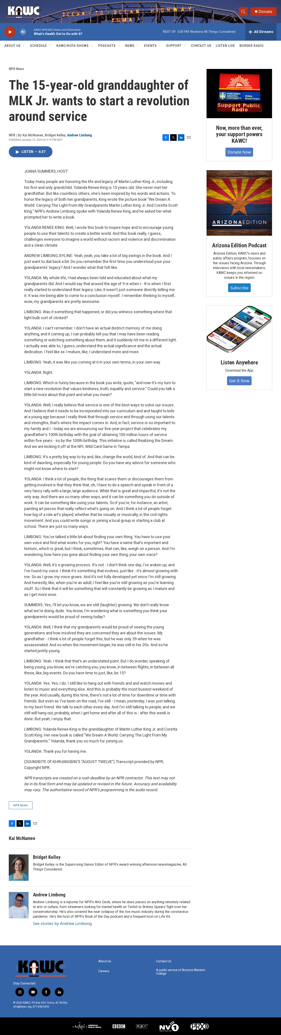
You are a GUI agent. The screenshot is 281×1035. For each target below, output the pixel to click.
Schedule (38, 45)
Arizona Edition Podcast (239, 245)
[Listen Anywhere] (239, 329)
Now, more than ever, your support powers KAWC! (239, 134)
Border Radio (252, 45)
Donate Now (239, 152)
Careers (103, 971)
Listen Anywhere (239, 362)
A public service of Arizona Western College (180, 971)
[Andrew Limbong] (19, 905)
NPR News (16, 69)
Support (174, 45)
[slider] (30, 31)
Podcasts (107, 45)
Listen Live (225, 45)
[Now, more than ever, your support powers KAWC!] (239, 93)
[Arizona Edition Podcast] (239, 203)
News (130, 45)
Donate (265, 11)
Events (150, 45)
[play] (9, 31)
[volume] (23, 32)
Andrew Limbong (79, 135)
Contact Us (201, 45)
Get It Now (239, 380)
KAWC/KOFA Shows (72, 45)
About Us (12, 45)
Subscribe (239, 287)
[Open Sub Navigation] (24, 45)
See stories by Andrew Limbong (62, 923)
